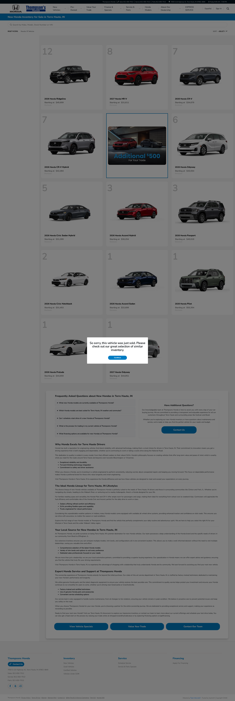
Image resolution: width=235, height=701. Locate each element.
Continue (117, 358)
